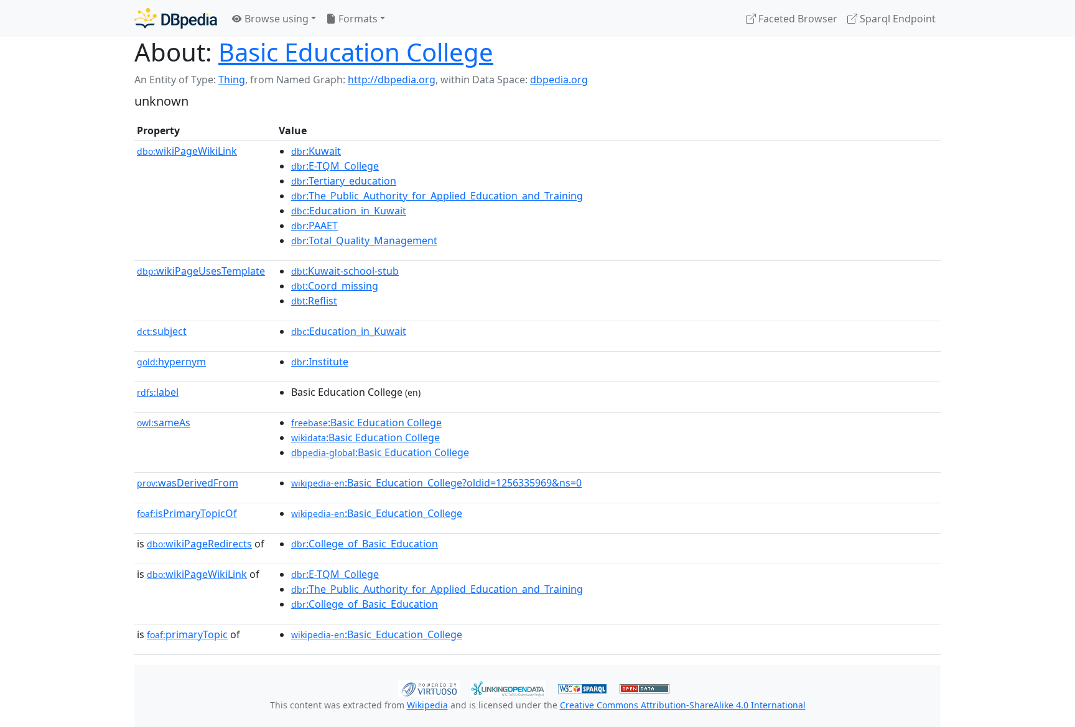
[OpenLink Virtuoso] (429, 687)
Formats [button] (357, 18)
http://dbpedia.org (391, 79)
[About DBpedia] (175, 18)
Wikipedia (427, 705)
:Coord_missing (334, 286)
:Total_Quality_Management (364, 240)
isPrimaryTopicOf (187, 513)
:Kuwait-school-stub (345, 271)
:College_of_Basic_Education (364, 544)
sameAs (163, 422)
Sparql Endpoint (896, 18)
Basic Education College (355, 52)
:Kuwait (316, 151)
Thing (231, 79)
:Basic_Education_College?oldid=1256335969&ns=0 (436, 483)
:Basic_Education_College (376, 513)
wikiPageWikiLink (187, 151)
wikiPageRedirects (199, 544)
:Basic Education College (366, 422)
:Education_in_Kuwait (348, 210)
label (158, 392)
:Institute (319, 361)
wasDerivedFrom (187, 483)
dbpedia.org (559, 79)
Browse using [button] (275, 18)
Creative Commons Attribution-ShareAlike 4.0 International (683, 705)
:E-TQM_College (335, 166)
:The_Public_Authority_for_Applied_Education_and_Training (437, 196)
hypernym (171, 361)
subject (162, 331)
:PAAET (314, 225)
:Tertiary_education (343, 181)
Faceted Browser (796, 18)
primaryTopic (187, 634)
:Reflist (314, 301)
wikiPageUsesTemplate (201, 271)
